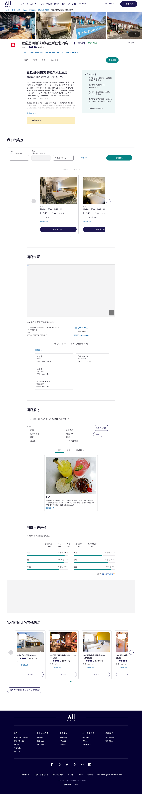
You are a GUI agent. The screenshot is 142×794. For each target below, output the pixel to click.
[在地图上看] (71, 290)
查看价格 (112, 60)
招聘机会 (17, 744)
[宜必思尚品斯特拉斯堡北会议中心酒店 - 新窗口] (63, 642)
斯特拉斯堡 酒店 (43, 10)
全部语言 (63, 744)
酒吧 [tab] (59, 450)
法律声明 (90, 775)
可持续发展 (18, 748)
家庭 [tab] (59, 545)
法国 (18, 10)
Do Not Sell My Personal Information (109, 775)
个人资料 (70, 775)
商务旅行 (40, 737)
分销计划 (17, 751)
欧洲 (13, 10)
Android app (86, 744)
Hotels (7, 10)
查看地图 (74, 52)
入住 (16, 152)
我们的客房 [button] (15, 140)
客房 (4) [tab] (65, 169)
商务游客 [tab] (79, 545)
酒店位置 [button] (33, 257)
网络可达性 (63, 737)
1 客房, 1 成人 (60, 158)
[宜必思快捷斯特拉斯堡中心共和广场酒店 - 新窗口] (96, 642)
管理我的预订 (110, 737)
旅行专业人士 (41, 744)
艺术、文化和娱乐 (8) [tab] (79, 344)
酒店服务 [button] (33, 410)
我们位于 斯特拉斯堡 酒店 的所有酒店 (25, 690)
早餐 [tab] (68, 450)
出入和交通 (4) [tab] (60, 344)
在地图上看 (24, 665)
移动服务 (85, 737)
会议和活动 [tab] (79, 450)
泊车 (98, 435)
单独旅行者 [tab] (92, 545)
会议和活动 (40, 741)
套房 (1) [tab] (77, 169)
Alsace (24, 10)
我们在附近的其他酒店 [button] (23, 623)
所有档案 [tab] (48, 545)
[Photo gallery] (71, 25)
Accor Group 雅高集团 (21, 737)
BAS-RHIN (32, 10)
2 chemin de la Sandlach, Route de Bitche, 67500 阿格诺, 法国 (45, 52)
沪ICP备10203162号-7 (78, 780)
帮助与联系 (109, 741)
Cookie (80, 775)
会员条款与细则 (57, 775)
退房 (38, 152)
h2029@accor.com (81, 335)
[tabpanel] (71, 206)
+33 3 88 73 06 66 (81, 328)
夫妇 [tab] (68, 545)
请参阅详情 (50, 508)
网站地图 (63, 741)
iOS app (85, 741)
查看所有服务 (101, 428)
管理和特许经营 (19, 741)
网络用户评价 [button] (37, 527)
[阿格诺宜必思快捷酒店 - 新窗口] (30, 642)
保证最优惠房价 (131, 43)
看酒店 (30, 674)
